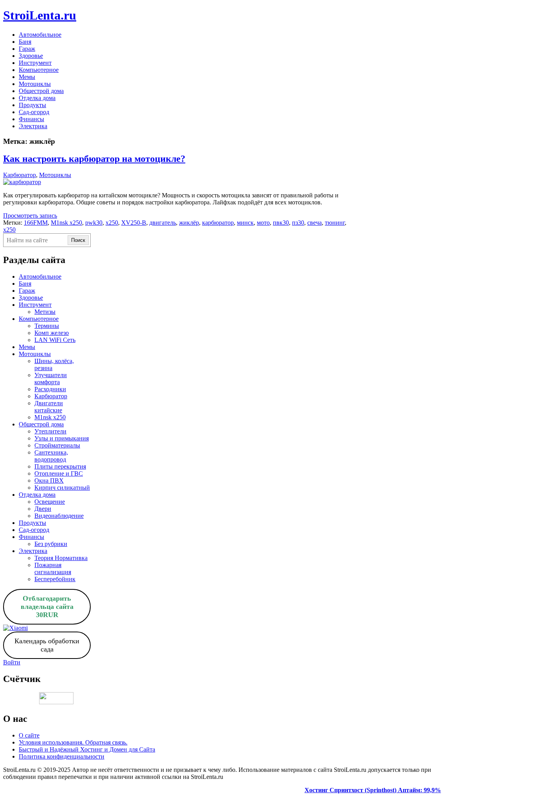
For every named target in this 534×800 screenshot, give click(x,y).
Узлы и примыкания (61, 438)
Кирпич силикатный (62, 487)
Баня (25, 41)
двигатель (162, 222)
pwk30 (93, 222)
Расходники (50, 389)
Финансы (31, 119)
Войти (11, 662)
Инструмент (35, 62)
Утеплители (50, 431)
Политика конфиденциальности (61, 756)
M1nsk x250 (66, 222)
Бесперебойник (54, 579)
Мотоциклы (35, 84)
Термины (46, 325)
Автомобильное (40, 34)
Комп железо (51, 332)
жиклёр (189, 222)
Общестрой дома (41, 91)
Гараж (27, 48)
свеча (314, 222)
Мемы (27, 76)
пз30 (298, 222)
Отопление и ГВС (58, 473)
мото (263, 222)
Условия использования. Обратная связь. (73, 742)
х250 (9, 229)
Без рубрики (50, 543)
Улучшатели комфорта (50, 378)
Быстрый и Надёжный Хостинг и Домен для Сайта (87, 749)
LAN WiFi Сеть (54, 339)
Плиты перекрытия (60, 466)
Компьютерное (39, 69)
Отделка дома (37, 98)
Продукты (32, 105)
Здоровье (31, 55)
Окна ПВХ (49, 480)
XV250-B (133, 222)
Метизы (45, 311)
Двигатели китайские (48, 406)
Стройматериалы (57, 445)
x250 (112, 222)
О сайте (29, 735)
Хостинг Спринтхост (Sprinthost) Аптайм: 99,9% (373, 790)
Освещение (49, 501)
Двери (42, 508)
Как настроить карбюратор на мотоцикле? (94, 159)
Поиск (78, 240)
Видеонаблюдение (59, 515)
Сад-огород (34, 112)
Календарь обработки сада (46, 645)
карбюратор (218, 222)
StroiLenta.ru (39, 15)
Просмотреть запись (30, 215)
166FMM (36, 222)
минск (245, 222)
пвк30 (281, 222)
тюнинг (335, 222)
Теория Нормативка (61, 558)
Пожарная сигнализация (52, 568)
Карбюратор (19, 175)
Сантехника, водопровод (51, 456)
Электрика (33, 126)
